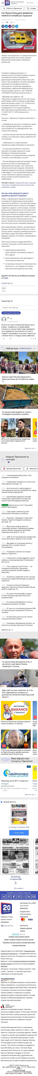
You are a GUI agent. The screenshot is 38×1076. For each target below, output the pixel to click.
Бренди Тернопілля (13, 469)
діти (3, 288)
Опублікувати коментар (11, 313)
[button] (2, 3)
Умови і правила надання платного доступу (19, 939)
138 (12, 22)
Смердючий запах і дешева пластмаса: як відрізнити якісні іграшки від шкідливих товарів (18, 185)
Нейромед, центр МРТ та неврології (14, 781)
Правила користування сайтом (19, 937)
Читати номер (19, 833)
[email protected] (19, 1070)
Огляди (33, 8)
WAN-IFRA (4, 966)
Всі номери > (19, 888)
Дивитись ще (31, 448)
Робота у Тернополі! (14, 8)
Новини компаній (26, 928)
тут (12, 959)
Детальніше (5, 922)
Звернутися (24, 908)
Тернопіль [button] (14, 3)
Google (5, 278)
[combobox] (26, 348)
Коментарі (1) (7, 283)
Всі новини (30, 3)
